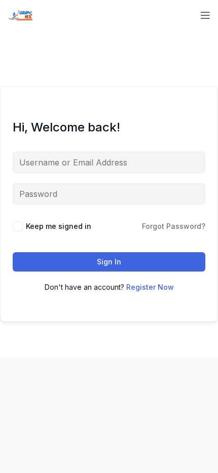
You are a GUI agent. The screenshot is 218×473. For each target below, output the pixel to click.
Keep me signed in (58, 226)
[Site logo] (20, 14)
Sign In (109, 261)
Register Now (150, 287)
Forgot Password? (173, 226)
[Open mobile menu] (205, 15)
